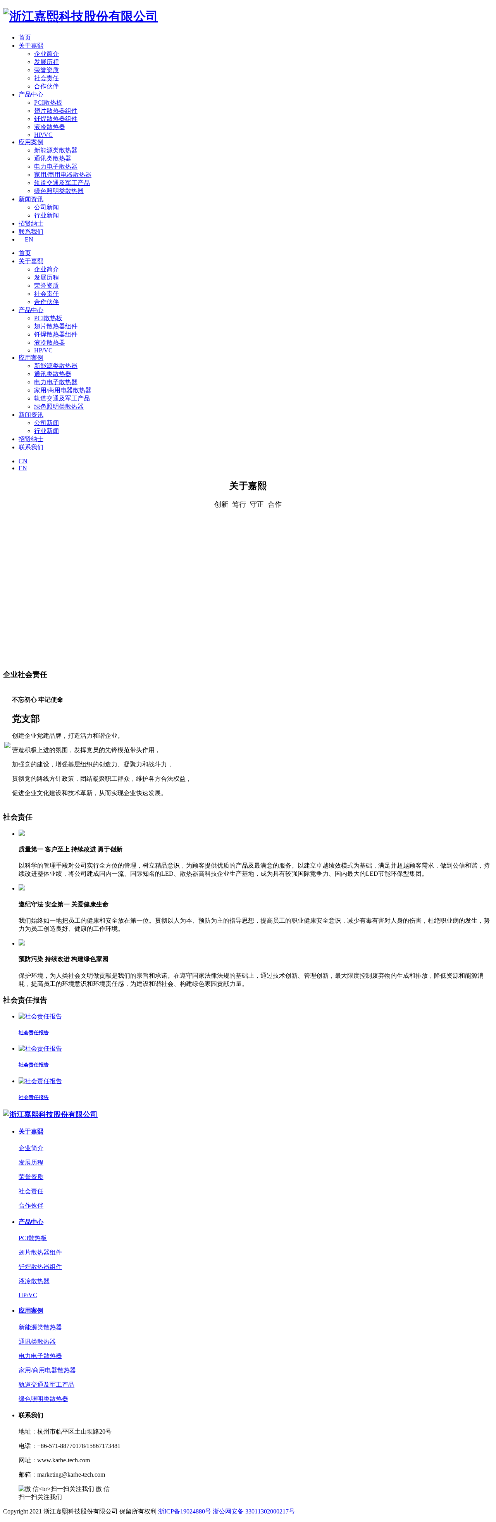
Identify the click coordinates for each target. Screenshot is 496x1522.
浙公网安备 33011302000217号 (254, 1511)
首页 (25, 37)
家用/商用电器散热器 (62, 174)
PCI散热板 (48, 102)
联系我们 (31, 231)
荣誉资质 (46, 70)
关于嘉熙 (31, 45)
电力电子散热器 (56, 166)
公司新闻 (46, 207)
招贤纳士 (31, 223)
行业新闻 (46, 215)
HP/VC (43, 134)
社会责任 (46, 78)
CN (23, 461)
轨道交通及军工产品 (62, 182)
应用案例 (31, 142)
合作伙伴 (46, 86)
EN (29, 239)
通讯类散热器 (52, 158)
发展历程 (46, 62)
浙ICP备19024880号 (184, 1511)
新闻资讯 (31, 199)
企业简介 (46, 53)
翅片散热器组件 (56, 110)
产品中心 (31, 94)
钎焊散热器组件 (56, 119)
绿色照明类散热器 (59, 191)
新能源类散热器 (56, 150)
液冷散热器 (49, 127)
